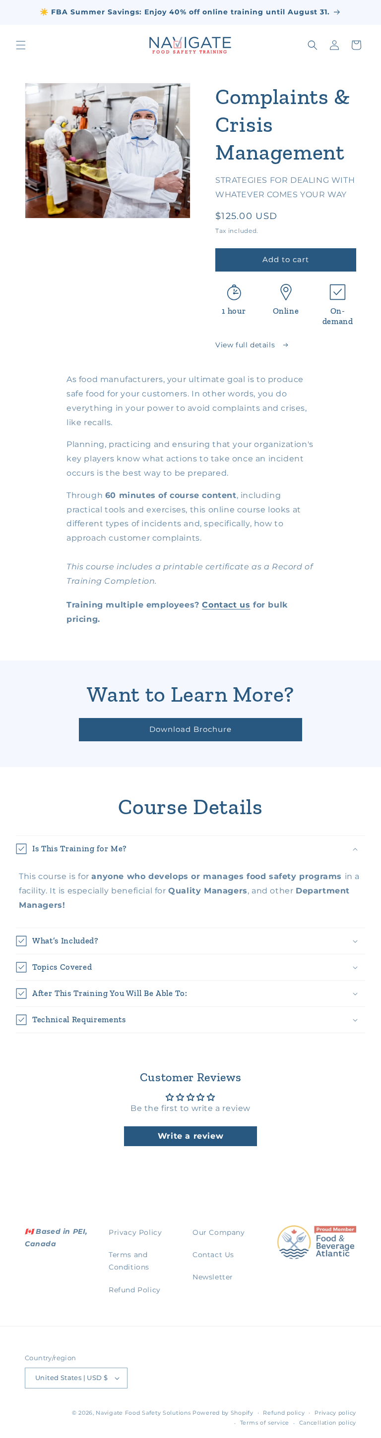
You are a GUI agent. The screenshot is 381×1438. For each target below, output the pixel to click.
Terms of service (264, 1422)
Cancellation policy (327, 1422)
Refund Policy (135, 1289)
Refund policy (284, 1412)
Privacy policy (335, 1412)
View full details (246, 344)
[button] (21, 45)
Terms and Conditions (129, 1261)
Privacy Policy (135, 1232)
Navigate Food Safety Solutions (143, 1412)
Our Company (218, 1232)
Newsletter (212, 1276)
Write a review (190, 1136)
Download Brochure (190, 729)
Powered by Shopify (223, 1412)
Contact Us (213, 1254)
